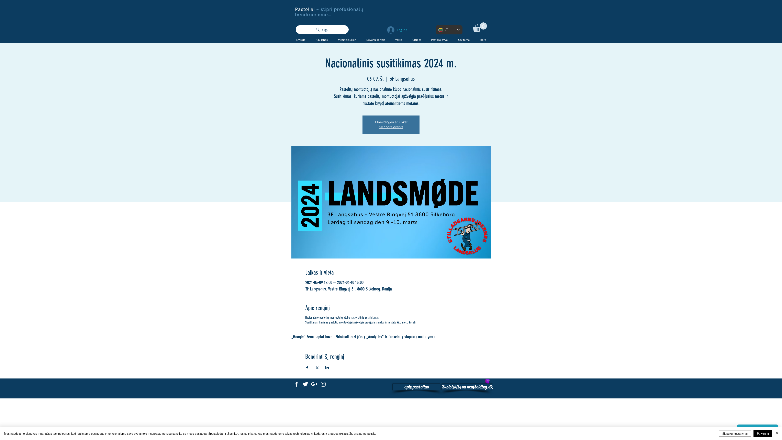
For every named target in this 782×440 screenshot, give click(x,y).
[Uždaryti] (777, 433)
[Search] (486, 24)
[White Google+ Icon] (314, 384)
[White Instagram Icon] (323, 384)
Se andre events (391, 127)
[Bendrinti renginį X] (317, 367)
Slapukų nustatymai (735, 433)
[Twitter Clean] (305, 384)
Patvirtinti (763, 433)
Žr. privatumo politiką (362, 433)
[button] (480, 27)
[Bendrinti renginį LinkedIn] (327, 367)
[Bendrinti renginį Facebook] (307, 367)
